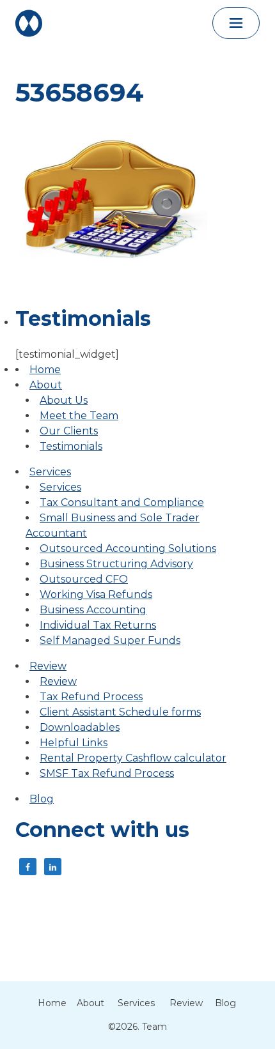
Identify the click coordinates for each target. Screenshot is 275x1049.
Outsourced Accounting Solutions (128, 548)
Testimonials (71, 446)
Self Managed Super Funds (110, 640)
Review (48, 666)
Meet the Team (79, 416)
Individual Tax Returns (98, 625)
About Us (64, 400)
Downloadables (80, 727)
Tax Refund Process (91, 697)
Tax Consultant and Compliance (122, 502)
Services (50, 472)
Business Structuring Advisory (116, 564)
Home (45, 370)
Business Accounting (93, 610)
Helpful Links (73, 743)
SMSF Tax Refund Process (107, 773)
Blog (41, 799)
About (45, 385)
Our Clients (69, 431)
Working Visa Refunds (96, 594)
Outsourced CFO (84, 579)
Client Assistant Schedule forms (120, 712)
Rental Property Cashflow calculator (133, 758)
